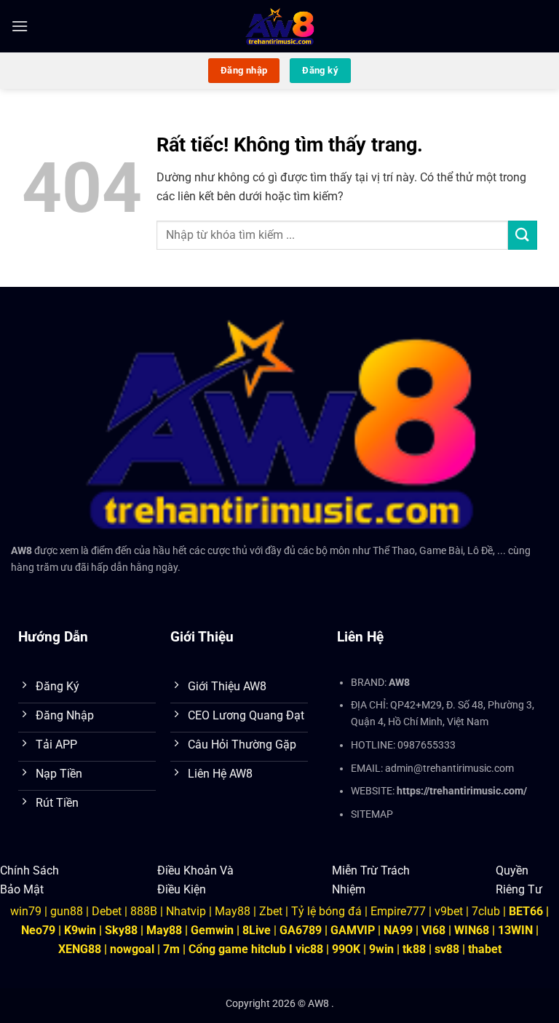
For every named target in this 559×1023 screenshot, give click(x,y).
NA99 (400, 930)
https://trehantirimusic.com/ (462, 791)
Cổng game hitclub (237, 949)
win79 (25, 911)
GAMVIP (354, 930)
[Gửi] (522, 235)
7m (171, 949)
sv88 (447, 949)
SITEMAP (372, 814)
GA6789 (301, 930)
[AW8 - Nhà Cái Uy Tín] (280, 26)
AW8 (21, 551)
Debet (107, 911)
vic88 (309, 949)
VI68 (434, 930)
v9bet (449, 911)
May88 (232, 911)
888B (143, 911)
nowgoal (132, 949)
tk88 (414, 949)
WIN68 (471, 930)
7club (486, 911)
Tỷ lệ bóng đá (326, 911)
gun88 (66, 911)
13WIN (517, 930)
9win (381, 949)
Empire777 (398, 911)
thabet (484, 949)
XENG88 (79, 949)
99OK (346, 949)
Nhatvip (186, 911)
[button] (19, 26)
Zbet (270, 911)
